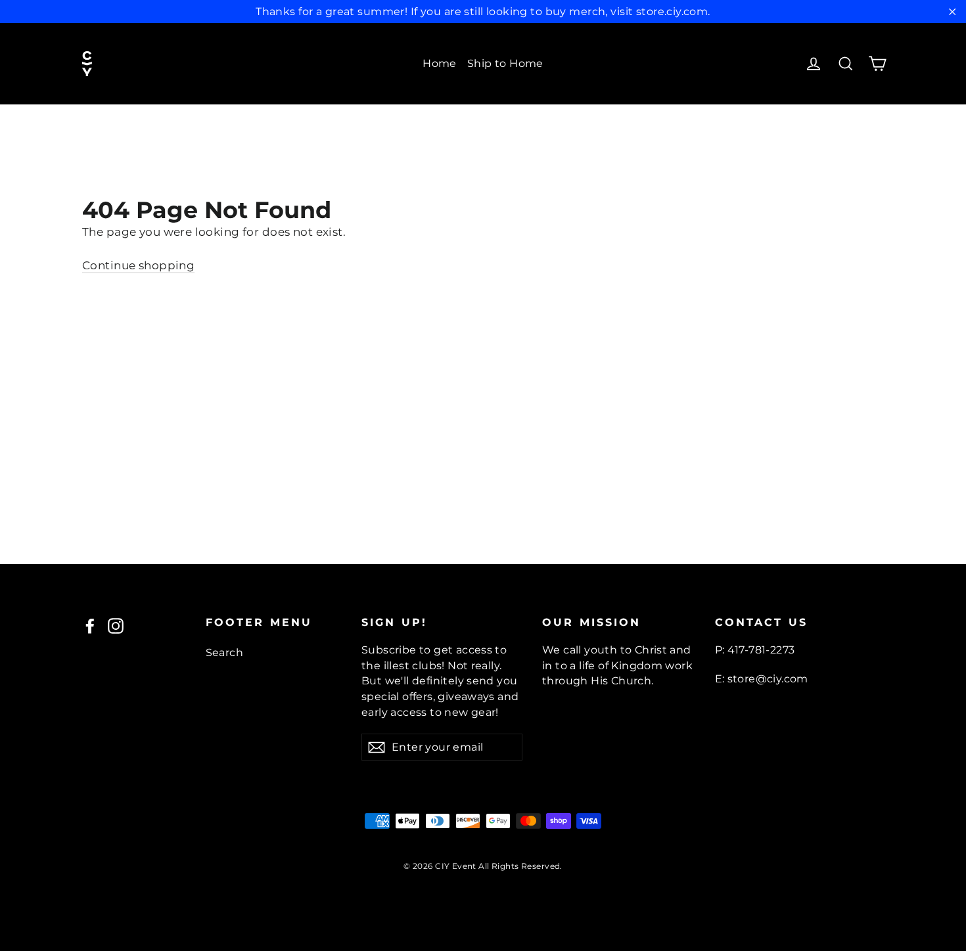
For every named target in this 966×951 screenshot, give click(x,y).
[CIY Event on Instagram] (116, 625)
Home (440, 63)
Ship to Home (505, 63)
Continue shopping (138, 265)
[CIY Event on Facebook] (90, 625)
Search (225, 652)
